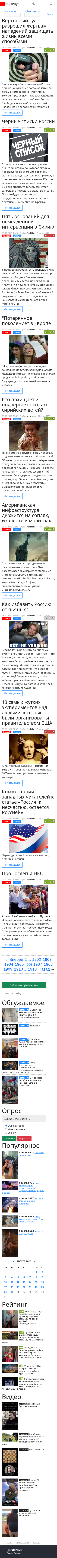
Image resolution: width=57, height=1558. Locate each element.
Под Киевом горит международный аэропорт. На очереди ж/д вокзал (23, 1187)
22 (36, 1287)
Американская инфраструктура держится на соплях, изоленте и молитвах (26, 513)
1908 (48, 964)
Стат (9, 1542)
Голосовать (9, 1138)
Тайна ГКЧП (35, 1025)
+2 (49, 130)
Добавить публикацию (24, 985)
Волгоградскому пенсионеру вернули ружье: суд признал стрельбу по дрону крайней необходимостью (30, 1317)
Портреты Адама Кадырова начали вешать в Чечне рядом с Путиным (31, 1043)
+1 (49, 418)
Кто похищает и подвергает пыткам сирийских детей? (24, 404)
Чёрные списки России (28, 121)
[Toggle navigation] (51, 4)
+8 (49, 50)
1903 (47, 959)
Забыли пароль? (31, 11)
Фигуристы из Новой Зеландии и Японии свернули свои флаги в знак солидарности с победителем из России (23, 1383)
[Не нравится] (53, 50)
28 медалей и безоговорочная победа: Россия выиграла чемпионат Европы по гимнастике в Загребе (31, 1352)
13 (24, 1281)
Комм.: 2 (6, 130)
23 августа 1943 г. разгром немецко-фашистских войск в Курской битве (30, 1370)
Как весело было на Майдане (29, 1405)
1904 (8, 964)
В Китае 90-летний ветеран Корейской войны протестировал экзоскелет (29, 1485)
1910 (18, 969)
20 (24, 1287)
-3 (50, 235)
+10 (49, 529)
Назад (44, 969)
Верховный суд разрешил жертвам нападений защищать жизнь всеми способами (27, 31)
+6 (49, 882)
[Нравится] (46, 50)
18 (12, 1287)
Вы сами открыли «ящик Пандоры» (31, 1201)
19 (18, 1287)
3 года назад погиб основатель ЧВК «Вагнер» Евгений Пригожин (30, 1081)
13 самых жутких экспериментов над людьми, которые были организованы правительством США (27, 712)
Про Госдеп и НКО (23, 873)
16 (42, 1281)
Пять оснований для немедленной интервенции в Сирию (28, 221)
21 (30, 1287)
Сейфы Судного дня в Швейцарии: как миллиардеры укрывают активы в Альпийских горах (23, 1067)
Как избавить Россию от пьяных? (26, 607)
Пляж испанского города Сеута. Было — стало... (31, 1219)
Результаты (24, 1138)
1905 (19, 964)
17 (5, 1287)
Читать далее (12, 112)
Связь (36, 1542)
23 (42, 1287)
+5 (49, 332)
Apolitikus (31, 47)
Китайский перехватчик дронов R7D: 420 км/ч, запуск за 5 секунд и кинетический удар (23, 1439)
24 (5, 1291)
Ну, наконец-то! (36, 1449)
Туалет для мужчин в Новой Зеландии (29, 1513)
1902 (36, 959)
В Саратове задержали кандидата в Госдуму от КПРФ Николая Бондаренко (30, 1013)
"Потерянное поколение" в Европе (26, 320)
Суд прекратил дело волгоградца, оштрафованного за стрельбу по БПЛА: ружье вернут (23, 1337)
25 (12, 1291)
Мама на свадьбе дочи (31, 1232)
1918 (32, 969)
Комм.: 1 (6, 50)
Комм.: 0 (6, 236)
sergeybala (32, 416)
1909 (7, 969)
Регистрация (10, 11)
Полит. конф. (22, 1542)
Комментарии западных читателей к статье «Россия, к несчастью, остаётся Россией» (28, 802)
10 (5, 1281)
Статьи (17, 50)
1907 (37, 964)
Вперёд (16, 959)
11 (12, 1281)
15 (36, 1281)
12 (18, 1281)
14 (30, 1281)
